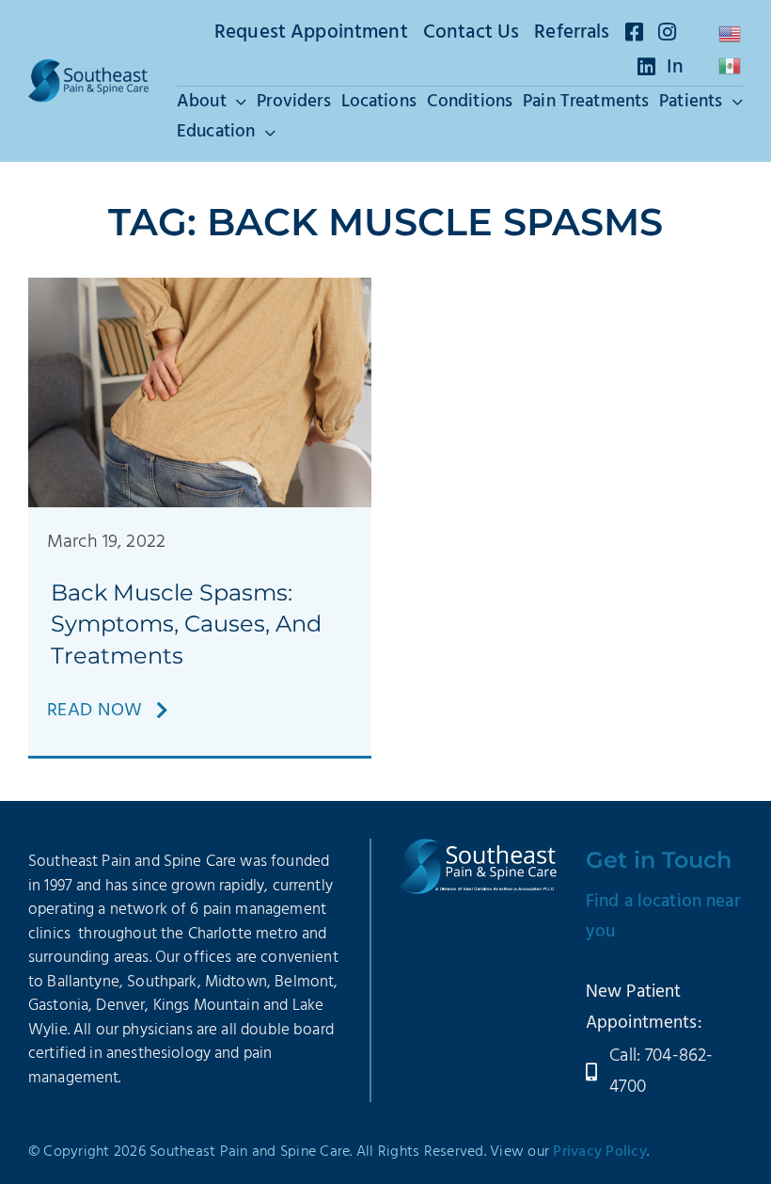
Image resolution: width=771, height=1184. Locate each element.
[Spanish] (730, 66)
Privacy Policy (600, 1152)
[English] (730, 34)
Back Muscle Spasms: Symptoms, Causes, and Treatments (186, 624)
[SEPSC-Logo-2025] (88, 69)
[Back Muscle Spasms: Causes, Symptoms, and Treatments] (199, 287)
